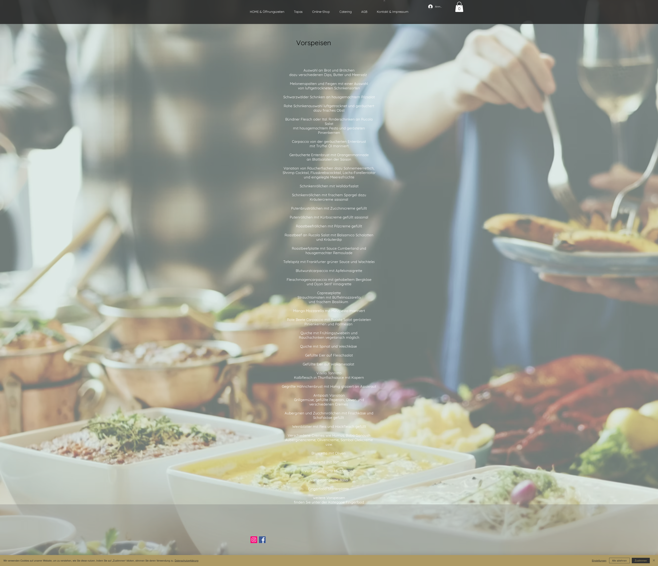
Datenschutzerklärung (186, 560)
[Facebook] (262, 539)
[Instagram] (254, 539)
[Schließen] (654, 560)
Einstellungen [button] (599, 560)
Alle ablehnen (619, 560)
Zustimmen (641, 560)
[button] (384, 1)
